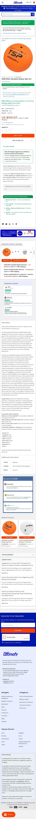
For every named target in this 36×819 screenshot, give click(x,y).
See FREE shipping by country (11, 105)
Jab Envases (5, 739)
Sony (20, 736)
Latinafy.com (15, 328)
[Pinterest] (16, 224)
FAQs (3, 707)
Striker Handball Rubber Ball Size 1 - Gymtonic (26, 541)
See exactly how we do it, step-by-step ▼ (14, 33)
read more (5, 573)
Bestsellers (4, 704)
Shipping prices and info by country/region (18, 186)
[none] (18, 57)
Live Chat (4, 715)
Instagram (21, 781)
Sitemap (3, 721)
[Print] (9, 224)
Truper (21, 739)
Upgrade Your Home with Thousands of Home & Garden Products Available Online (17, 564)
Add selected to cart (19, 260)
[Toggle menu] (2, 2)
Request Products (6, 701)
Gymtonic (19, 77)
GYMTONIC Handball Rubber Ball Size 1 (7, 541)
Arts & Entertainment (26, 696)
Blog (2, 718)
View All (21, 746)
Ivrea (2, 741)
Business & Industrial (26, 702)
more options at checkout (17, 124)
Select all (6, 260)
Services (3, 710)
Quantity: (5, 127)
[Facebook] (3, 224)
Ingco (3, 744)
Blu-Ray (3, 736)
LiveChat (5, 681)
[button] (18, 140)
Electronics (22, 708)
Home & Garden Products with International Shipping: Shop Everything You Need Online (17, 593)
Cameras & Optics (25, 705)
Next (34, 534)
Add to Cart (9, 537)
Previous (2, 534)
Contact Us (4, 713)
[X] (13, 224)
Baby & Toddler (24, 699)
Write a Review (6, 81)
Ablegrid (21, 733)
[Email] (6, 224)
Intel (2, 733)
